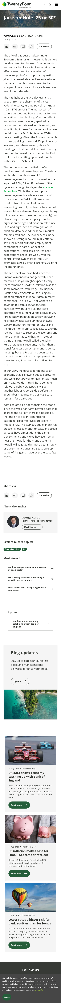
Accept (7, 997)
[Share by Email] (15, 46)
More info (38, 990)
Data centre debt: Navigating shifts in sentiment (27, 589)
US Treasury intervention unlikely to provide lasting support (26, 578)
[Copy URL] (23, 46)
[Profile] (50, 4)
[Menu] (56, 4)
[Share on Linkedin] (6, 46)
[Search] (44, 4)
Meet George (30, 527)
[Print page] (31, 46)
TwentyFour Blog (14, 36)
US (24, 549)
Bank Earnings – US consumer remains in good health (28, 568)
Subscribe (44, 46)
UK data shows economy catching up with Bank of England (25, 624)
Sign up (17, 681)
